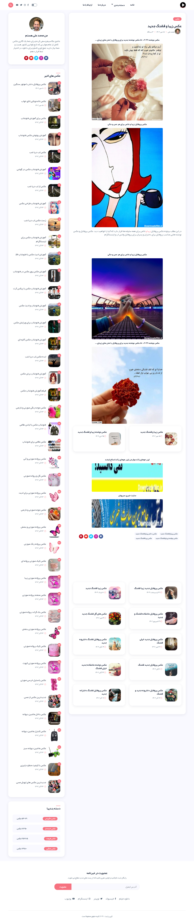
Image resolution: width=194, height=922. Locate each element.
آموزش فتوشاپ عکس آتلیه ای (32, 339)
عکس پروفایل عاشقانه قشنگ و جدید (148, 615)
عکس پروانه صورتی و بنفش (33, 527)
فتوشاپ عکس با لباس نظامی (33, 424)
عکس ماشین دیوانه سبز (34, 748)
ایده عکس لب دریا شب (35, 356)
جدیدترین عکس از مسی (35, 697)
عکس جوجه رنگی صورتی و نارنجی (31, 407)
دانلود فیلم (124, 898)
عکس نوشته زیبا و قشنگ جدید (92, 432)
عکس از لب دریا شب (36, 186)
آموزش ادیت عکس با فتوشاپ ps (31, 254)
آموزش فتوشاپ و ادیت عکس (32, 305)
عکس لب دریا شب (37, 152)
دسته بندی (119, 5)
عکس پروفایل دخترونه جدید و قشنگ (149, 692)
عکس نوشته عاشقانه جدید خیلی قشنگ (94, 667)
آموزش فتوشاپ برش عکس (33, 373)
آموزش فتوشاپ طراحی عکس (32, 203)
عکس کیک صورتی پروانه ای (33, 561)
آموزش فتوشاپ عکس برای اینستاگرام (33, 239)
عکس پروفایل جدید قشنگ (150, 665)
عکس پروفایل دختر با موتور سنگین (29, 84)
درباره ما (102, 5)
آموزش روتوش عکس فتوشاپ (32, 135)
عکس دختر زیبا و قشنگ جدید (146, 534)
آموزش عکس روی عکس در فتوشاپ (29, 271)
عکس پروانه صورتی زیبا (35, 578)
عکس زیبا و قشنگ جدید (151, 432)
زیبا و (148, 231)
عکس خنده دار (50, 828)
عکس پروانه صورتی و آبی (34, 459)
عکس (177, 19)
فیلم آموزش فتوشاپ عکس (33, 390)
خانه (132, 5)
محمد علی (171, 32)
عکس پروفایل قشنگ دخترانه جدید (93, 692)
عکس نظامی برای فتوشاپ (34, 442)
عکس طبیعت (50, 838)
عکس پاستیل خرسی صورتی (33, 680)
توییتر (96, 898)
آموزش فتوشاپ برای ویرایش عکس (30, 322)
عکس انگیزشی (50, 818)
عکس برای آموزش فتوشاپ (33, 118)
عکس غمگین (50, 848)
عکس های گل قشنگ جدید (94, 613)
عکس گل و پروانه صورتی (35, 476)
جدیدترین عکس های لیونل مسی (31, 782)
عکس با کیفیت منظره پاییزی (33, 765)
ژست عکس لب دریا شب (35, 220)
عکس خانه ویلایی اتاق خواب (33, 101)
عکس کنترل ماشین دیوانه (34, 731)
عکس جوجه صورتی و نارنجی (33, 510)
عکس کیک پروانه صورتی (35, 646)
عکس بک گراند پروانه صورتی (33, 612)
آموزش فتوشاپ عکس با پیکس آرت (29, 288)
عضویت (63, 887)
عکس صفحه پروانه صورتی (34, 595)
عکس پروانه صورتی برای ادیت (32, 493)
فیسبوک (110, 898)
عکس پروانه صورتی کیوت (34, 663)
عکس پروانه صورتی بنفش (34, 629)
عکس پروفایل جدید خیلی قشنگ (151, 641)
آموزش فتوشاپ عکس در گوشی (31, 169)
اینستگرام (82, 898)
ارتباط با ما (87, 5)
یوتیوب (68, 898)
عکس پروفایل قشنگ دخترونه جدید (93, 641)
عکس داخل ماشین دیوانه (34, 714)
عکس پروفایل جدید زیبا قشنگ (148, 588)
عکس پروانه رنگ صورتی (35, 544)
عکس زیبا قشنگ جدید (144, 538)
